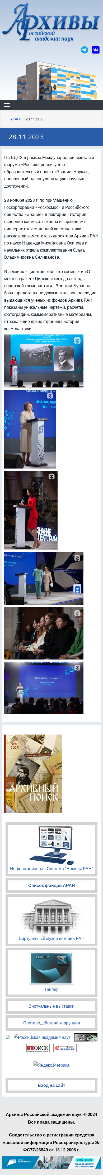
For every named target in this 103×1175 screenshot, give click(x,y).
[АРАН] (51, 23)
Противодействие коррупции (51, 1023)
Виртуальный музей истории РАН (52, 938)
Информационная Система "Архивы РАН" (51, 868)
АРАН (15, 118)
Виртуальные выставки (51, 1006)
